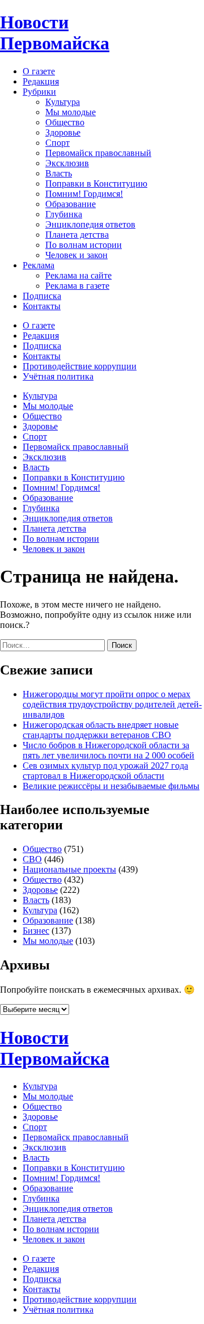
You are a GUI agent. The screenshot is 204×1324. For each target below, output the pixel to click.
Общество (64, 122)
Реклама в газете (77, 285)
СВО (32, 859)
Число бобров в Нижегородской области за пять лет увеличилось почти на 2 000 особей (108, 750)
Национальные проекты (69, 869)
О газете (39, 71)
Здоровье (62, 132)
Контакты (42, 306)
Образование (70, 204)
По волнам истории (83, 245)
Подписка (42, 296)
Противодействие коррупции (80, 366)
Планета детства (77, 234)
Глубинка (63, 214)
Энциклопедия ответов (90, 224)
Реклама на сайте (78, 275)
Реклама (38, 265)
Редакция (41, 81)
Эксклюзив (67, 163)
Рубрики (39, 91)
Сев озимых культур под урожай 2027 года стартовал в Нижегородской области (105, 771)
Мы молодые (70, 112)
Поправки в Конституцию (96, 183)
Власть (58, 173)
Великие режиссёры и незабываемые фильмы (111, 786)
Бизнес (36, 930)
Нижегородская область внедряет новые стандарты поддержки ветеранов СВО (100, 730)
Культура (62, 102)
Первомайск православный (98, 153)
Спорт (57, 142)
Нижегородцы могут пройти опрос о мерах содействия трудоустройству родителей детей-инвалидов (112, 704)
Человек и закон (76, 255)
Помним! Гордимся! (84, 194)
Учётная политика (58, 376)
